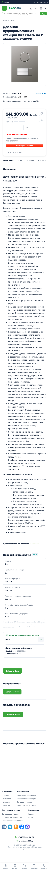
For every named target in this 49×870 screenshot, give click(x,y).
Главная (5, 868)
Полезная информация (26, 799)
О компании (7, 795)
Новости (31, 814)
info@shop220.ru (26, 841)
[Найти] (43, 13)
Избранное (34, 868)
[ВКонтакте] (4, 827)
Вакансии (6, 805)
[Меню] (4, 8)
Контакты (6, 802)
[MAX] (27, 827)
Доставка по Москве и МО (12, 817)
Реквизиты (6, 799)
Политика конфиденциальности (20, 847)
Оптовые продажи (24, 802)
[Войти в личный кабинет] (45, 8)
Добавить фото (12, 671)
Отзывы (30, 161)
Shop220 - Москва (9, 20)
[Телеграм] (10, 827)
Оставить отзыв (13, 714)
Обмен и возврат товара (26, 805)
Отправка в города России (12, 820)
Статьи (30, 817)
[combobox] (12, 2)
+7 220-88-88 (41, 2)
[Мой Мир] (21, 827)
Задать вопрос (12, 692)
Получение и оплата (11, 810)
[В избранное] (41, 113)
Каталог (14, 868)
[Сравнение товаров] (31, 8)
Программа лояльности (26, 795)
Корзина (24, 868)
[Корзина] (40, 8)
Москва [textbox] (7, 2)
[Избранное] (36, 8)
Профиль (43, 868)
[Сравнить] (41, 119)
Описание (8, 161)
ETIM (19, 161)
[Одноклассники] (16, 827)
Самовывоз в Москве (10, 814)
